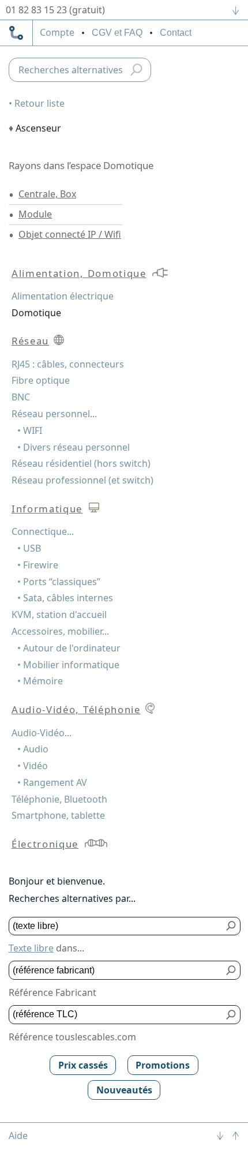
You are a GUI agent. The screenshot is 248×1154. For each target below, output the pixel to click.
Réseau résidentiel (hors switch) (81, 463)
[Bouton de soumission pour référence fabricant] (231, 970)
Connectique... (43, 531)
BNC (21, 397)
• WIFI (29, 430)
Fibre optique (41, 380)
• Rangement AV (52, 782)
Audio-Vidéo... (42, 732)
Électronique (45, 843)
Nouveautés (124, 1090)
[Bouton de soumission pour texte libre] (231, 926)
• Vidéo (32, 765)
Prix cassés (83, 1065)
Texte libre (31, 948)
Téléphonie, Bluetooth (59, 799)
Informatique (47, 508)
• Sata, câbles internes (65, 597)
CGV (117, 33)
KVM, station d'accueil (59, 614)
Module (35, 214)
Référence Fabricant (52, 992)
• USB (29, 548)
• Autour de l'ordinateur (69, 648)
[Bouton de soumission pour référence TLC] (231, 1015)
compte (57, 33)
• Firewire (37, 565)
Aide (18, 1135)
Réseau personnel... (54, 413)
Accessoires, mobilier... (60, 631)
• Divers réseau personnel (73, 447)
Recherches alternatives (70, 69)
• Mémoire (40, 681)
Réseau (30, 340)
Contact (175, 33)
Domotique (36, 312)
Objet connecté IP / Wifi (69, 234)
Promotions (163, 1065)
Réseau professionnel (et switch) (82, 480)
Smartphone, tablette (58, 815)
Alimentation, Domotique (79, 273)
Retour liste (39, 103)
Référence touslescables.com (72, 1037)
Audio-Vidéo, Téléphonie (76, 709)
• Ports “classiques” (58, 581)
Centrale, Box (47, 194)
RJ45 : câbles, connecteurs (68, 364)
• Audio (32, 749)
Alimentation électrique (63, 296)
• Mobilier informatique (68, 664)
